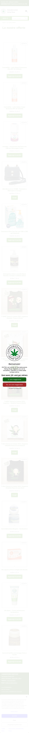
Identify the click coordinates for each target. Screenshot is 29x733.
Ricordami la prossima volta (15, 388)
